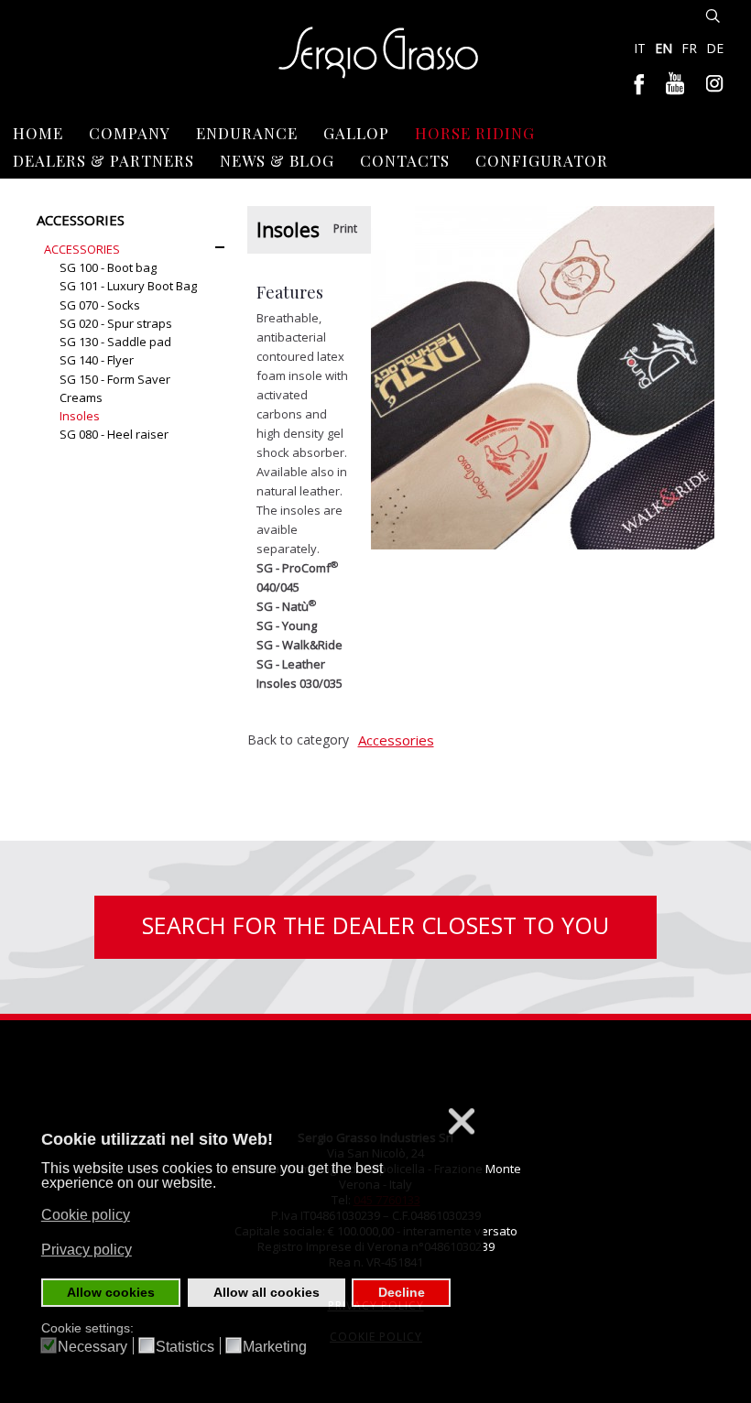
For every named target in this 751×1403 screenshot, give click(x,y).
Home (38, 133)
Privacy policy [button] (86, 1249)
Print (345, 228)
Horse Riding (475, 133)
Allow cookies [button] (111, 1292)
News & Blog (277, 160)
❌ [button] (461, 1121)
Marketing (275, 1347)
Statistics (185, 1347)
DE (715, 48)
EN (665, 48)
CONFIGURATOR (541, 160)
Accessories (396, 740)
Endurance (247, 133)
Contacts (405, 160)
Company (129, 133)
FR (691, 48)
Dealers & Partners (103, 160)
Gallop (356, 133)
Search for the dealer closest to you (375, 925)
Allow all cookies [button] (266, 1292)
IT (641, 48)
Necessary (92, 1347)
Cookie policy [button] (85, 1215)
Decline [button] (401, 1292)
